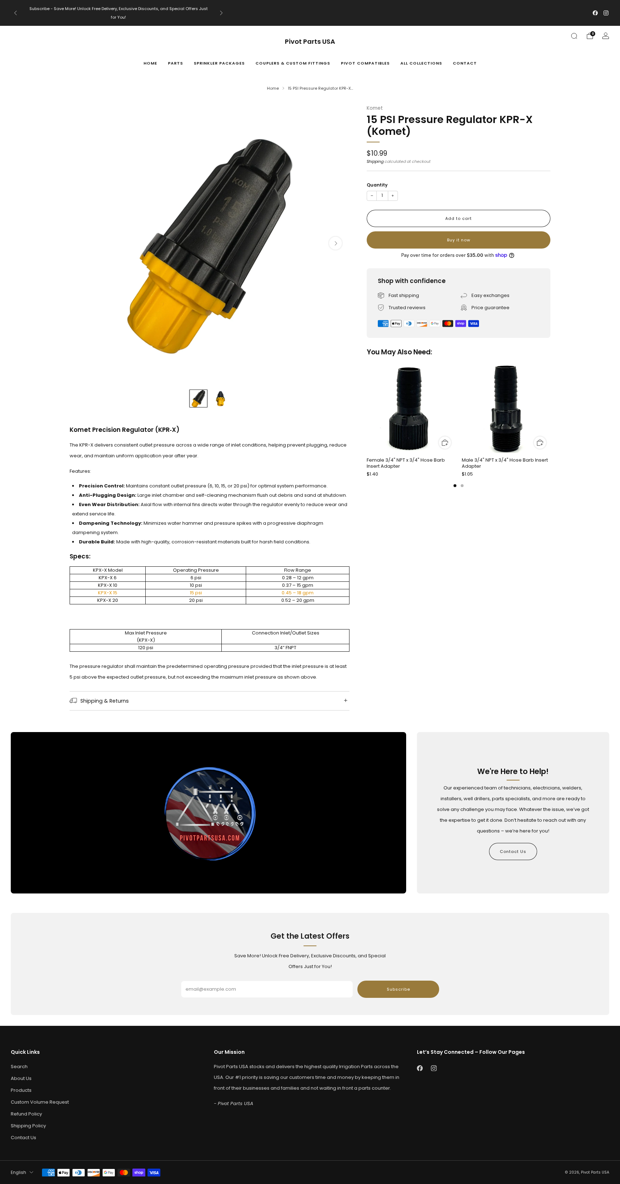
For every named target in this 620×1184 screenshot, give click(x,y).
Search (19, 1066)
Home (150, 63)
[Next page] (550, 409)
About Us (21, 1078)
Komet (375, 108)
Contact (465, 63)
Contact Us (513, 851)
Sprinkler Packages (219, 63)
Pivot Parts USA (310, 42)
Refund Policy (26, 1113)
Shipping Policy (28, 1125)
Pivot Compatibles (365, 63)
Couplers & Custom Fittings (292, 63)
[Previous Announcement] (15, 13)
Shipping (375, 161)
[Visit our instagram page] (606, 13)
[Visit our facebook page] (595, 13)
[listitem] (118, 13)
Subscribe (398, 989)
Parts (175, 63)
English (18, 1172)
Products (21, 1090)
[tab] (455, 485)
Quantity (377, 185)
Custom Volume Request (40, 1102)
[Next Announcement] (221, 13)
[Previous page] (366, 409)
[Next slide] (335, 243)
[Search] (574, 35)
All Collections (421, 63)
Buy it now (458, 240)
